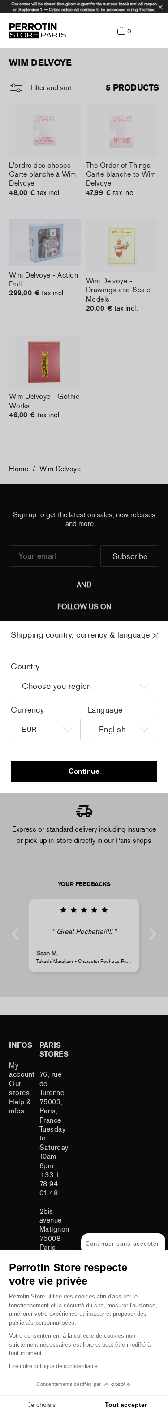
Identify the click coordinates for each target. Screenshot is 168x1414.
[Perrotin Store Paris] (35, 30)
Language (105, 710)
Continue (84, 771)
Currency (27, 710)
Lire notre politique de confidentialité (53, 1366)
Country (25, 666)
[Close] (163, 640)
